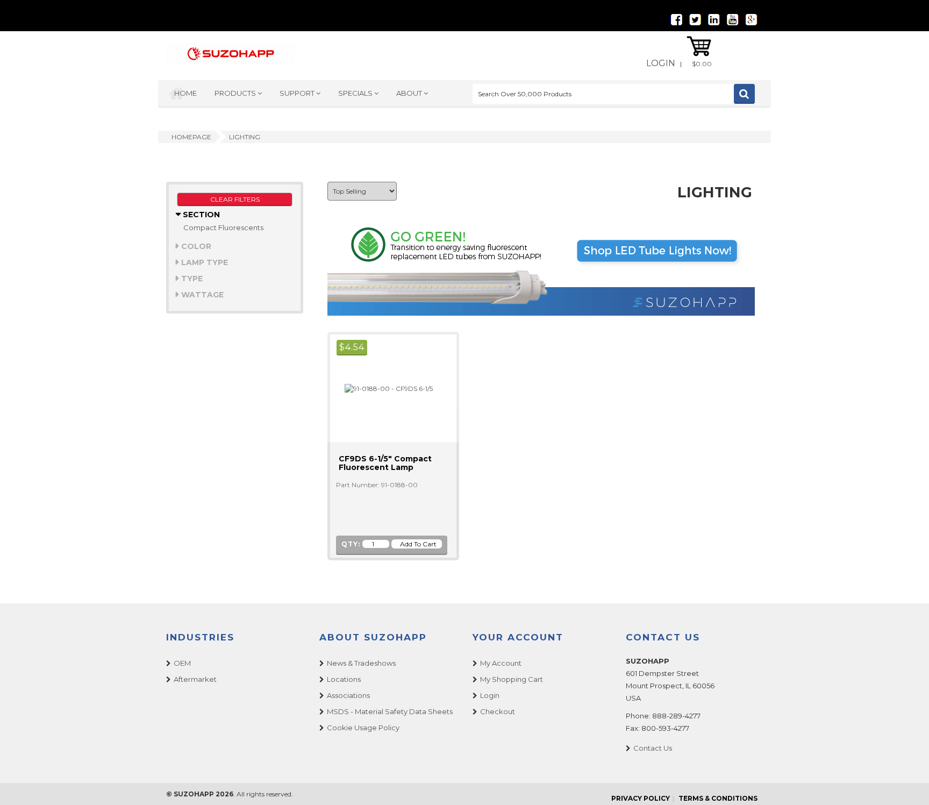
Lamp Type (203, 262)
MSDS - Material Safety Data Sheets (390, 711)
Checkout (497, 711)
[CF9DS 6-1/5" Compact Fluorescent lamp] (384, 388)
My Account (500, 663)
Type (191, 278)
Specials (356, 93)
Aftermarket (195, 679)
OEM (182, 663)
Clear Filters (235, 199)
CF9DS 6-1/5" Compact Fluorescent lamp (385, 463)
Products (236, 93)
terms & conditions (718, 798)
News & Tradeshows (361, 663)
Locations (344, 679)
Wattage (201, 295)
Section (200, 214)
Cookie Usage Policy (363, 727)
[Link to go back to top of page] (907, 783)
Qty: (350, 544)
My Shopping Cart (511, 679)
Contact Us (652, 748)
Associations (348, 695)
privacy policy (640, 798)
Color (195, 246)
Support (298, 93)
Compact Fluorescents (223, 227)
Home (185, 93)
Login (660, 63)
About (410, 93)
